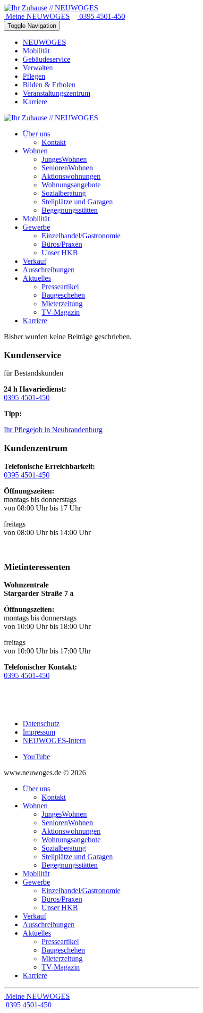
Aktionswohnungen (71, 831)
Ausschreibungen (49, 925)
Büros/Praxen (62, 899)
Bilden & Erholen (49, 85)
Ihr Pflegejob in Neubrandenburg (53, 430)
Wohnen (35, 806)
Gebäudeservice (46, 59)
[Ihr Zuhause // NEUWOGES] (51, 8)
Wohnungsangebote (71, 840)
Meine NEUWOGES (37, 16)
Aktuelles (37, 933)
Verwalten (38, 68)
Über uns (36, 789)
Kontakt (54, 797)
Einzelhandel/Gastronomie (81, 891)
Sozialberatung (64, 848)
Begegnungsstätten (70, 865)
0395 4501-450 (101, 16)
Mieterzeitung (62, 958)
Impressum (39, 732)
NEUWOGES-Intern (54, 741)
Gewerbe (36, 882)
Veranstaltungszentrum (56, 93)
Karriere (35, 102)
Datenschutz (41, 724)
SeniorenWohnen (67, 823)
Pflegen (34, 76)
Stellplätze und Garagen (77, 857)
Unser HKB (60, 908)
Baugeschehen (63, 950)
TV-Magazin (61, 967)
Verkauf (34, 916)
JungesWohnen (64, 814)
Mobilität (36, 51)
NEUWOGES (44, 42)
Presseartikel (60, 942)
